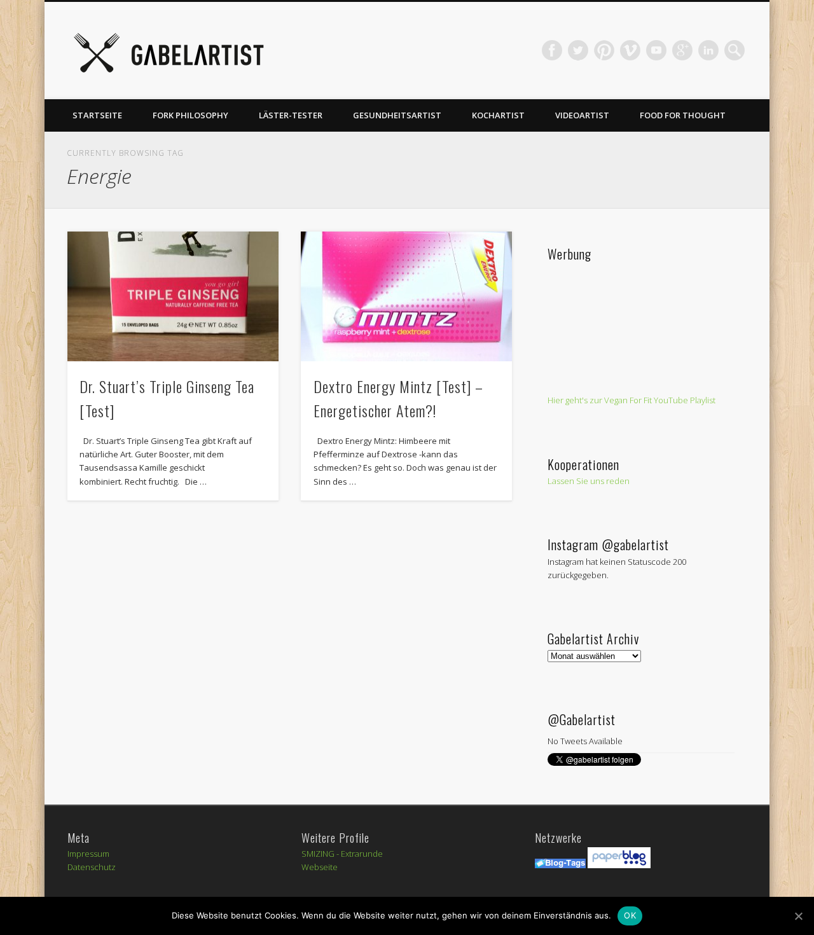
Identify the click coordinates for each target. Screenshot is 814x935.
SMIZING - (321, 853)
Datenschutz (91, 867)
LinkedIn (708, 50)
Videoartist (582, 115)
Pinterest (604, 50)
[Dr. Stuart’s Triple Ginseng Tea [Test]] (173, 297)
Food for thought (683, 115)
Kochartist (498, 115)
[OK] (798, 916)
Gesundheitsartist (397, 115)
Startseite (97, 115)
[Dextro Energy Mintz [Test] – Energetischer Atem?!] (406, 297)
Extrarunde (362, 853)
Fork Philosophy (190, 115)
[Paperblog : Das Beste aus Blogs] (619, 865)
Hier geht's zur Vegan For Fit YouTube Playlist (631, 400)
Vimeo (630, 50)
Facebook (552, 50)
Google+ (682, 50)
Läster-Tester (290, 115)
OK (630, 915)
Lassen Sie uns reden (589, 481)
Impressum (88, 853)
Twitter (578, 50)
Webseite (319, 867)
